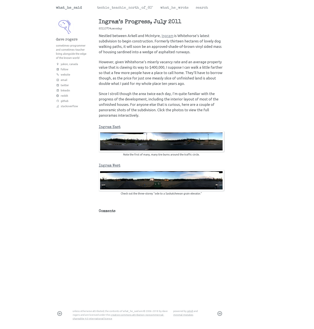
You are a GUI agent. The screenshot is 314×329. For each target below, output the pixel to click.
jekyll (190, 311)
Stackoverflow (69, 106)
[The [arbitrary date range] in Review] (59, 313)
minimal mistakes (183, 314)
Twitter (65, 85)
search (202, 8)
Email (64, 79)
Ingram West (109, 166)
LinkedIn (65, 90)
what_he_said (69, 8)
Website (65, 74)
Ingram (167, 36)
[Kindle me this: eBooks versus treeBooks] (219, 313)
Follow (64, 69)
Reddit (64, 95)
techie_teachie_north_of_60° (125, 8)
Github (64, 100)
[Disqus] (161, 256)
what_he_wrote (174, 8)
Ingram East (110, 127)
